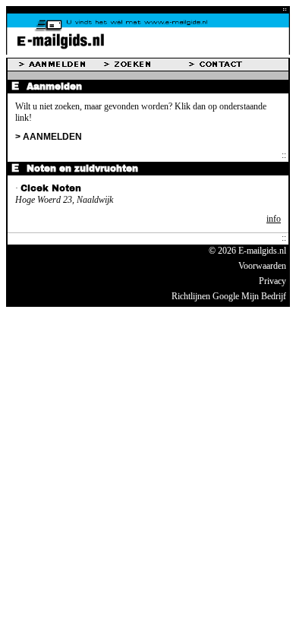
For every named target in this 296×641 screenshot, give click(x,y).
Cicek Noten (50, 188)
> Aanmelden (48, 136)
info (273, 218)
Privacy (272, 281)
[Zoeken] (146, 64)
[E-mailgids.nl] (148, 51)
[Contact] (231, 64)
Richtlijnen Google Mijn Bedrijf (229, 296)
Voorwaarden (262, 266)
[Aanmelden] (61, 64)
